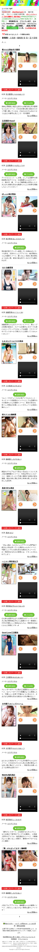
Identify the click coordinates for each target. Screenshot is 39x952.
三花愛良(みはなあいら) (14, 677)
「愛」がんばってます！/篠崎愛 (14, 848)
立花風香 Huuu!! (8, 120)
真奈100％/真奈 (8, 488)
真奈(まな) (9, 532)
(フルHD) (29, 103)
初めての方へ (9, 923)
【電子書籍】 (19, 26)
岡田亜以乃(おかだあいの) (15, 606)
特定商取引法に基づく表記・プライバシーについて (19, 937)
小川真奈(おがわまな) (13, 386)
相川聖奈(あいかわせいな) (15, 239)
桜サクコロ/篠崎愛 (9, 414)
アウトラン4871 (25, 21)
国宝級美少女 (13, 21)
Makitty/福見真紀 (8, 775)
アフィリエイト (23, 939)
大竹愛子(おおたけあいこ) (15, 748)
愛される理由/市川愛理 (11, 49)
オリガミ (10, 26)
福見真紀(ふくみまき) (13, 819)
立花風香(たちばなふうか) (15, 165)
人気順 (12, 37)
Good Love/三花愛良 (10, 632)
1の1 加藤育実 (7, 267)
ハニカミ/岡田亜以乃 (10, 561)
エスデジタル (20, 23)
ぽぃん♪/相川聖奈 (9, 194)
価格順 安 (21, 37)
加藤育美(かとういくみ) (14, 312)
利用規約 (14, 939)
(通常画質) (11, 103)
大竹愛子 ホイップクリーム (12, 703)
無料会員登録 (21, 926)
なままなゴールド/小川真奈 (12, 341)
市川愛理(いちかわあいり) (15, 94)
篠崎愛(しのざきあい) (13, 459)
